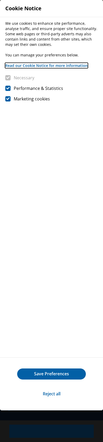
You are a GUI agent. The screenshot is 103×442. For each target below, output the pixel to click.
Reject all (51, 394)
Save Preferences (51, 374)
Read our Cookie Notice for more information (46, 65)
